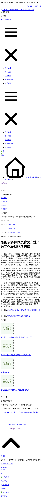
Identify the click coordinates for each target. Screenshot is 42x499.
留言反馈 (4, 496)
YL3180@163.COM (14, 429)
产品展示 (4, 481)
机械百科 (4, 201)
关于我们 (4, 198)
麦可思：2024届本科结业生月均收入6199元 (16, 337)
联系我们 (4, 209)
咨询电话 (4, 488)
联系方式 (38, 6)
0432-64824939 (6, 19)
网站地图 (4, 467)
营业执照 (4, 456)
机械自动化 (5, 183)
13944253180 (12, 225)
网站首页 (29, 6)
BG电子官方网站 (32, 177)
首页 (2, 473)
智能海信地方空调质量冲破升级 (18, 316)
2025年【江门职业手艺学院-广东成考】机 (16, 355)
